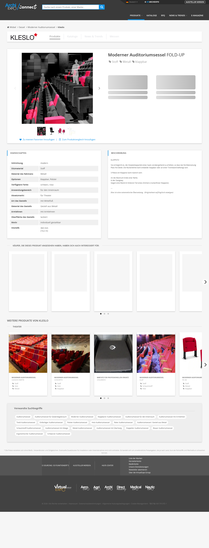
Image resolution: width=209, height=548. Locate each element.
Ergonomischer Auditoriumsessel (29, 434)
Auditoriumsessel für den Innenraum (139, 417)
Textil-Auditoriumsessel (25, 422)
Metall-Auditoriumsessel (82, 428)
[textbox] (70, 7)
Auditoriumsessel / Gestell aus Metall (152, 422)
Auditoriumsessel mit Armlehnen (172, 417)
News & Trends (177, 15)
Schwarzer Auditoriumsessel (58, 434)
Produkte (135, 15)
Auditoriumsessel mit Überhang (109, 428)
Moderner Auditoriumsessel (82, 417)
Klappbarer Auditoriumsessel (109, 417)
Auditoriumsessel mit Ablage (56, 428)
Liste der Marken (135, 458)
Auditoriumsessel (23, 417)
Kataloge (152, 15)
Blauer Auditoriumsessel (162, 428)
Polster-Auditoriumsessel (77, 422)
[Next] (99, 88)
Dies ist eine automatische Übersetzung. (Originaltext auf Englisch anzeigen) (142, 192)
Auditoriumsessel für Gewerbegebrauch (51, 417)
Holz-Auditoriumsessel (101, 422)
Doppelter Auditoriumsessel (137, 428)
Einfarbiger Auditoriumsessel (51, 422)
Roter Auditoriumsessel (123, 422)
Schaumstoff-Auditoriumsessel (28, 428)
